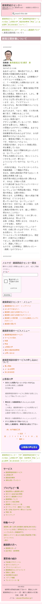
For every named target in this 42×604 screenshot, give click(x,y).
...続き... (6, 540)
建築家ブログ (33, 30)
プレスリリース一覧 (12, 580)
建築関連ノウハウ (12, 499)
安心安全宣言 (13, 24)
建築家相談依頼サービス (14, 334)
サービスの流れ (10, 338)
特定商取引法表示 (12, 575)
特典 (6, 341)
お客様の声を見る (29, 447)
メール (6, 272)
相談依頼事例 (24, 22)
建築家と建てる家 (10, 527)
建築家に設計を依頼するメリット (17, 312)
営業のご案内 (10, 572)
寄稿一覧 (9, 512)
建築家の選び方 (10, 324)
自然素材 (20, 527)
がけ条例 (21, 535)
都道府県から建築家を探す (15, 491)
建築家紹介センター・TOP (12, 19)
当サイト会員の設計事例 (14, 494)
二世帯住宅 (20, 529)
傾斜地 (26, 527)
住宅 (13, 529)
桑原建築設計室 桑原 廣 (20, 62)
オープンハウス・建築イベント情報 (18, 507)
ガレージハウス (30, 529)
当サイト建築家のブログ (14, 496)
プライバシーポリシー (13, 567)
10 (32, 436)
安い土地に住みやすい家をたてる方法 (18, 509)
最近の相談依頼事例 (12, 350)
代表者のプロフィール (13, 562)
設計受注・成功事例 (12, 551)
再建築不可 (19, 532)
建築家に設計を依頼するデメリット (18, 315)
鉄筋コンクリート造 (10, 535)
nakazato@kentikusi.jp (24, 598)
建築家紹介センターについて (15, 570)
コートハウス (8, 538)
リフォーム (7, 529)
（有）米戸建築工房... (13, 429)
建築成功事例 (10, 478)
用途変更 (28, 535)
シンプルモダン (9, 532)
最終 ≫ (21, 439)
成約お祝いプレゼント (13, 480)
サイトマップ (26, 461)
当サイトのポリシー (12, 565)
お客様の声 (14, 22)
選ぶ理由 (8, 366)
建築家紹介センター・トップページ (18, 306)
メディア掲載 (10, 578)
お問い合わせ (9, 353)
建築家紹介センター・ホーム (14, 30)
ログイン (22, 24)
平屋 (33, 535)
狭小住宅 (32, 527)
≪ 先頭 (20, 433)
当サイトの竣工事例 (12, 502)
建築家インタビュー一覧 (14, 504)
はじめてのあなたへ (12, 309)
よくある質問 (9, 369)
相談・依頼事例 (25, 458)
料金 (32, 22)
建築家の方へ (11, 548)
